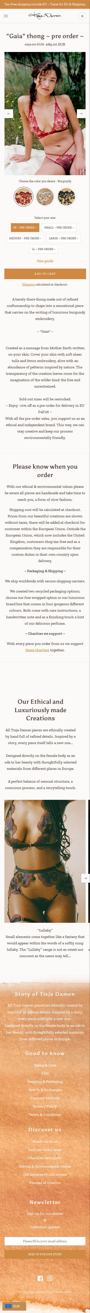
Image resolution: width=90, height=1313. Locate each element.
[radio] (23, 197)
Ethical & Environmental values (45, 1166)
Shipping (28, 284)
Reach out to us (45, 1141)
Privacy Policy (45, 1106)
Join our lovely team (45, 1150)
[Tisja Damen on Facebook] (40, 1280)
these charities (37, 650)
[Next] (81, 113)
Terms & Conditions (45, 1114)
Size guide (45, 261)
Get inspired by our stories (45, 1174)
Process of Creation (45, 1182)
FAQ (45, 1073)
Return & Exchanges (45, 1090)
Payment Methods (45, 1098)
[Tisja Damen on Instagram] (49, 1280)
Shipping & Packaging (45, 1081)
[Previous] (8, 113)
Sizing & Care (45, 1065)
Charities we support (45, 1158)
